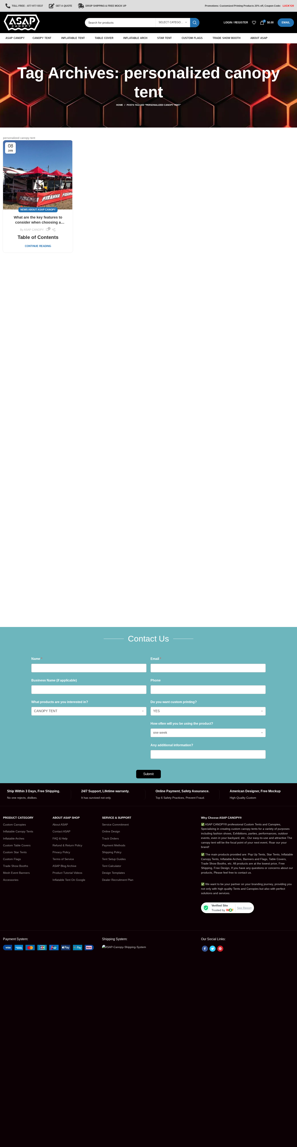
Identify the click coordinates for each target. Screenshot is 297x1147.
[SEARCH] (194, 22)
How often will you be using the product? (182, 723)
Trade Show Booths (15, 866)
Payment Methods (113, 845)
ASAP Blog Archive (64, 866)
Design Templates (113, 872)
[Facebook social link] (205, 949)
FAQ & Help (60, 838)
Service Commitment (115, 824)
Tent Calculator (111, 866)
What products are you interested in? (59, 702)
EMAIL (286, 22)
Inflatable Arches (13, 838)
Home (119, 105)
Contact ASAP (61, 831)
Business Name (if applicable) (54, 680)
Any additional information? (172, 745)
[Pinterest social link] (220, 949)
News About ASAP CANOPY (38, 209)
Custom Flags (12, 859)
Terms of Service (63, 859)
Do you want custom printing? (174, 702)
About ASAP (60, 824)
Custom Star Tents (15, 852)
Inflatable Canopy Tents (18, 831)
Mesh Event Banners (16, 872)
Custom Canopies (14, 824)
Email (156, 658)
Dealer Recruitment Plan (117, 879)
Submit (148, 774)
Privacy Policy (61, 852)
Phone (156, 680)
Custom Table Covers (17, 845)
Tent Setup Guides (114, 859)
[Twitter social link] (213, 949)
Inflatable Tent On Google (69, 879)
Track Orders (110, 838)
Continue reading (38, 246)
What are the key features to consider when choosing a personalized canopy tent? (38, 220)
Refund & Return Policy (67, 845)
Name (36, 658)
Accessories (10, 879)
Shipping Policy (111, 852)
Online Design (111, 831)
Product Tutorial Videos (67, 872)
